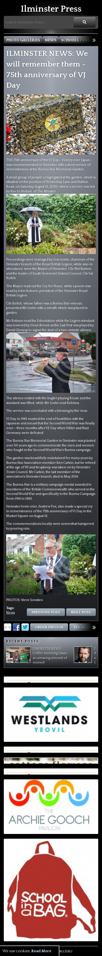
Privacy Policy (63, 950)
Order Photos (49, 627)
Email (7, 627)
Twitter (25, 627)
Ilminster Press (51, 9)
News (50, 40)
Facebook (16, 627)
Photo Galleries (23, 40)
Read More (41, 951)
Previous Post (46, 612)
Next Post (81, 612)
